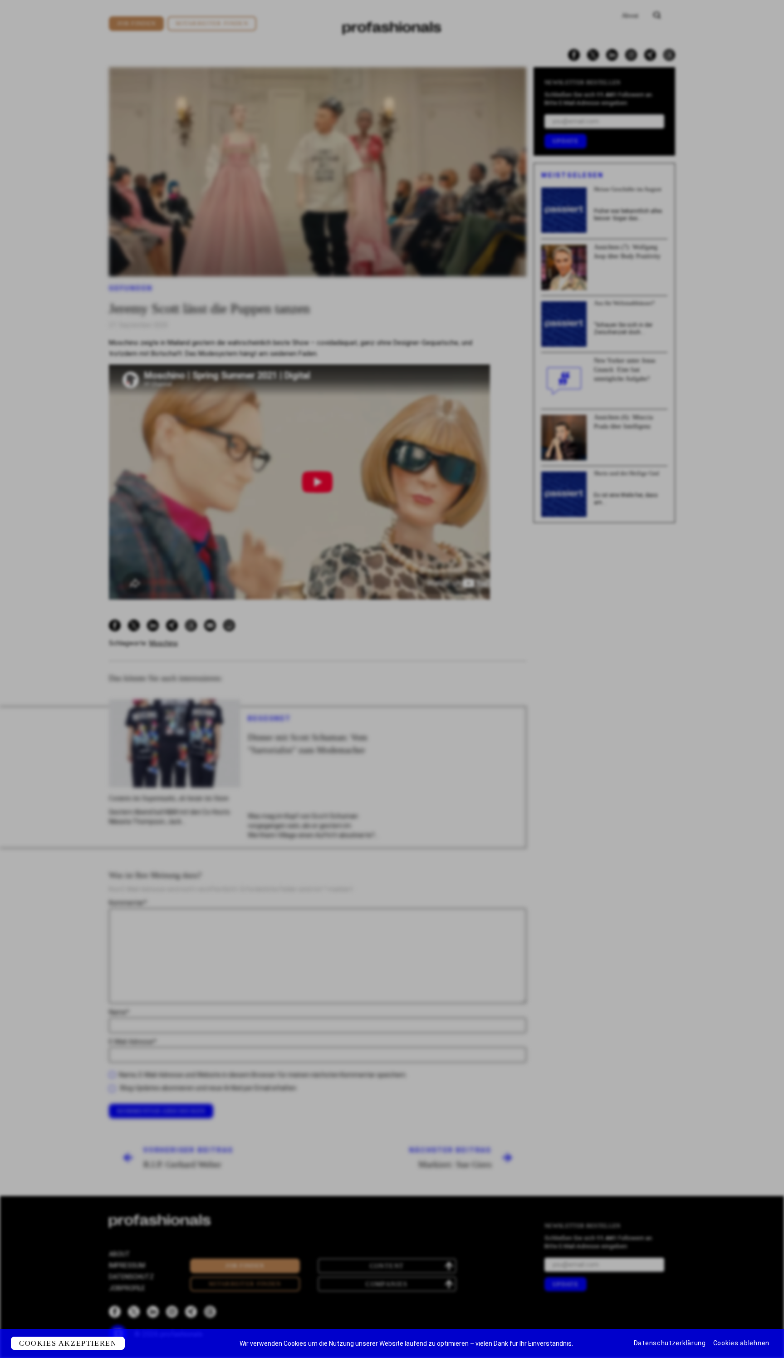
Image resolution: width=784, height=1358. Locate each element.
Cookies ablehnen (741, 1343)
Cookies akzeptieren (68, 1343)
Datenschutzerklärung (670, 1343)
